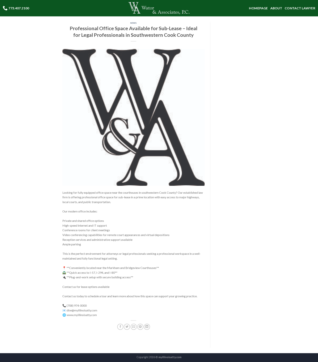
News (133, 23)
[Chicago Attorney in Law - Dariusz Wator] (159, 8)
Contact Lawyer (300, 8)
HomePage (258, 8)
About (276, 8)
